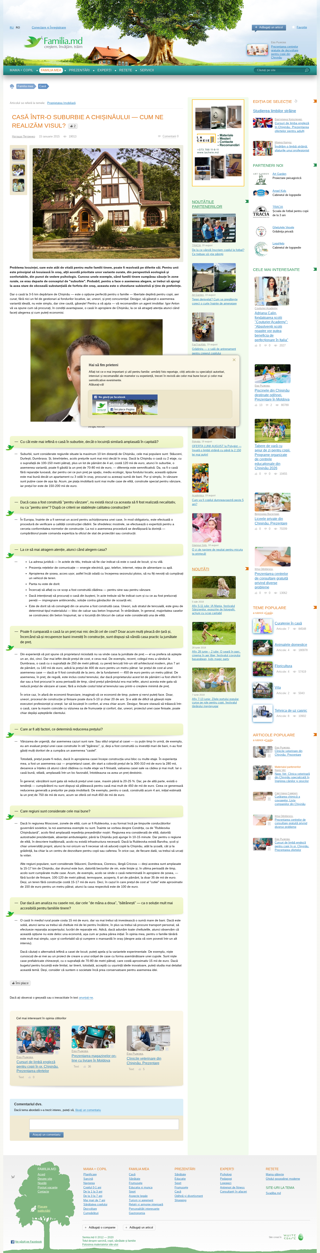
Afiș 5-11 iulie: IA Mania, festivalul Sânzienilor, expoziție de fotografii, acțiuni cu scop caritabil (213, 609)
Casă (268, 613)
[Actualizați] (295, 101)
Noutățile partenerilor (207, 204)
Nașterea (89, 1183)
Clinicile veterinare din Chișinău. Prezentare (288, 752)
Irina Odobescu (264, 569)
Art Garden (198, 295)
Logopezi (225, 1183)
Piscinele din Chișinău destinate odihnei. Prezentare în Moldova (272, 395)
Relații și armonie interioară (146, 1204)
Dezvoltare (90, 1208)
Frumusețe (135, 1183)
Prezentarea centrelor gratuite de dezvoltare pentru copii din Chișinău (284, 52)
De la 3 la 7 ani (92, 1196)
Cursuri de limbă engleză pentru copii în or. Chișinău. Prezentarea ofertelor (38, 1066)
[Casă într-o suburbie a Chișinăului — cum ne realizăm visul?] (106, 203)
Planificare (90, 1174)
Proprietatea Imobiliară (61, 103)
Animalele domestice (291, 645)
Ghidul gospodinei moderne (283, 1178)
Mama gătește (275, 1174)
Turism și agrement (141, 1200)
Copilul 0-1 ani (92, 1187)
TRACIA (196, 245)
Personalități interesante (144, 1208)
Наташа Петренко (23, 136)
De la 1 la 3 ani (92, 1191)
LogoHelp (278, 243)
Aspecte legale (138, 1196)
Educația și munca (140, 1187)
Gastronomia (137, 1213)
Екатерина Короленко (288, 119)
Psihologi (226, 1174)
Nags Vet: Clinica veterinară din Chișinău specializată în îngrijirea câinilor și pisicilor (292, 777)
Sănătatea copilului (95, 1204)
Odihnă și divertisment (189, 1196)
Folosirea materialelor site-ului (100, 1244)
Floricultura (283, 666)
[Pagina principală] (12, 86)
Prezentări (79, 70)
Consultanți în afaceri (233, 1191)
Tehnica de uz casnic (291, 710)
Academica (198, 495)
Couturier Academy (266, 308)
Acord (41, 1174)
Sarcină (88, 1178)
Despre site (45, 1178)
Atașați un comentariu (46, 1134)
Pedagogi (226, 1178)
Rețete (125, 70)
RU (12, 27)
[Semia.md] (125, 414)
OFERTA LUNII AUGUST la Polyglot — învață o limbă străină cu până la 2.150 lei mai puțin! (216, 450)
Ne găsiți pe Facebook (28, 1241)
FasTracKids (199, 344)
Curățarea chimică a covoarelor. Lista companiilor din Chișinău (290, 800)
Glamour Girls (199, 545)
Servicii (147, 70)
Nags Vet (280, 770)
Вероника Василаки (267, 514)
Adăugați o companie (101, 1227)
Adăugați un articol (271, 27)
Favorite (302, 27)
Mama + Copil (21, 70)
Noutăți (200, 569)
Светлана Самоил (286, 793)
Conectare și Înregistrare (49, 27)
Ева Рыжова (25, 1057)
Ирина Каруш (283, 142)
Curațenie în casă (288, 623)
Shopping (180, 1200)
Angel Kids (279, 190)
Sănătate (134, 1178)
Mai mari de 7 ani (94, 1200)
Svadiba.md (273, 1193)
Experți (104, 70)
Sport (132, 1191)
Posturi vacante (47, 1187)
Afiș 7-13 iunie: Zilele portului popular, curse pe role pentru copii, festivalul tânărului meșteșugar (215, 702)
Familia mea (51, 70)
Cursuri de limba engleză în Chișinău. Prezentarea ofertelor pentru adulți (292, 127)
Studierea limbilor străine (274, 111)
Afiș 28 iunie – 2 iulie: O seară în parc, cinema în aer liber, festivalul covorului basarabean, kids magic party (216, 655)
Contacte (43, 1191)
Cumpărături (91, 1213)
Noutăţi (42, 1183)
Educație (180, 1178)
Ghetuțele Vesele (283, 227)
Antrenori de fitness (232, 1187)
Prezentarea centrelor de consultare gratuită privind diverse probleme (291, 823)
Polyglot (196, 441)
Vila (278, 687)
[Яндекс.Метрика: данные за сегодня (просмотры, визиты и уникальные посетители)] (148, 1238)
